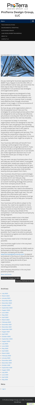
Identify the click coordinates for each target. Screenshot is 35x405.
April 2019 (5, 377)
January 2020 (6, 358)
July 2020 (5, 343)
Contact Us (5, 39)
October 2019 (6, 365)
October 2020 (6, 336)
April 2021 (5, 334)
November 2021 (7, 327)
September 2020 (7, 339)
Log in (4, 389)
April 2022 (5, 317)
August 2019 (6, 370)
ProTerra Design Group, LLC (17, 14)
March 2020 (6, 353)
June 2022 (5, 312)
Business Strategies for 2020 (11, 278)
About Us (4, 36)
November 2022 (7, 303)
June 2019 (5, 375)
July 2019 (5, 372)
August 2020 (6, 341)
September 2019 (7, 367)
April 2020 (5, 351)
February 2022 (6, 322)
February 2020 (6, 355)
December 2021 (7, 324)
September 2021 (7, 329)
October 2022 (6, 305)
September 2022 (7, 308)
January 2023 (6, 298)
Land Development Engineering (11, 33)
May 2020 (5, 348)
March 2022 (6, 320)
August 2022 (6, 310)
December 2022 (7, 300)
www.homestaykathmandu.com (12, 254)
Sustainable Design (7, 30)
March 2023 (6, 296)
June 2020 (5, 346)
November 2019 (7, 363)
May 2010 (5, 379)
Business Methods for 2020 (24, 281)
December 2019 (7, 360)
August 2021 (6, 332)
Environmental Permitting (10, 27)
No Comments (15, 55)
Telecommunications (8, 25)
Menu (3, 21)
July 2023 (5, 293)
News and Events (6, 274)
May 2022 (5, 315)
